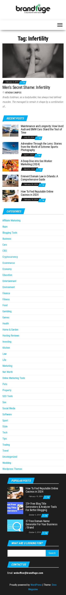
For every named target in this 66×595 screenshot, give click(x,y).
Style (5, 426)
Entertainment (9, 281)
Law (4, 353)
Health (5, 323)
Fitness (6, 299)
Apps (5, 226)
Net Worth (7, 371)
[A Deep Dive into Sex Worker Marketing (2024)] (10, 165)
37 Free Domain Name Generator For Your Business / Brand (41, 524)
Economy (7, 269)
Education (7, 275)
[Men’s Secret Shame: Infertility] (33, 60)
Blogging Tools (9, 232)
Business (6, 238)
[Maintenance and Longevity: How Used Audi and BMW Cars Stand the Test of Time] (10, 130)
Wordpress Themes (12, 468)
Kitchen (6, 347)
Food (5, 305)
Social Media (8, 408)
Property (6, 390)
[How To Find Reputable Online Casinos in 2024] (10, 195)
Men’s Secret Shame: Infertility (26, 87)
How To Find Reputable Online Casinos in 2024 (37, 193)
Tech (4, 432)
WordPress (36, 584)
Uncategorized (9, 456)
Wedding (6, 462)
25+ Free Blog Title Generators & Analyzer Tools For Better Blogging (41, 507)
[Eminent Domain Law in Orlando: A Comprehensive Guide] (10, 180)
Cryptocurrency (10, 256)
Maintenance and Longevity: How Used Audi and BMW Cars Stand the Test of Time (42, 129)
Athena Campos (13, 92)
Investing (6, 341)
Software (7, 414)
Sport (5, 420)
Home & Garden (10, 329)
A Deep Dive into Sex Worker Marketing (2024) (36, 162)
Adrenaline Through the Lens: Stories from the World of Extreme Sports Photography (41, 147)
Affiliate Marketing (11, 220)
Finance (6, 293)
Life (4, 359)
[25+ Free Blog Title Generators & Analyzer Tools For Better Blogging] (15, 507)
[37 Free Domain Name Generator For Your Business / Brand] (15, 525)
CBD (4, 250)
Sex (4, 402)
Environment (8, 287)
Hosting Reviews (10, 335)
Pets (4, 384)
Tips (4, 438)
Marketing (7, 365)
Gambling (7, 311)
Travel (5, 450)
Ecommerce (8, 262)
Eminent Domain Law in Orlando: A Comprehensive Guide (39, 178)
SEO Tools (7, 396)
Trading (6, 444)
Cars (4, 244)
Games (5, 317)
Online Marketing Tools (13, 378)
